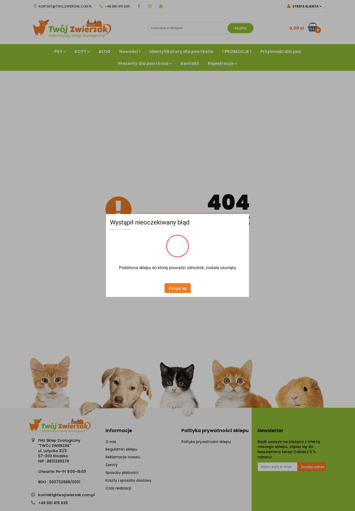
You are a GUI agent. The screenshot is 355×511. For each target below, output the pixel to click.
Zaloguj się (178, 288)
